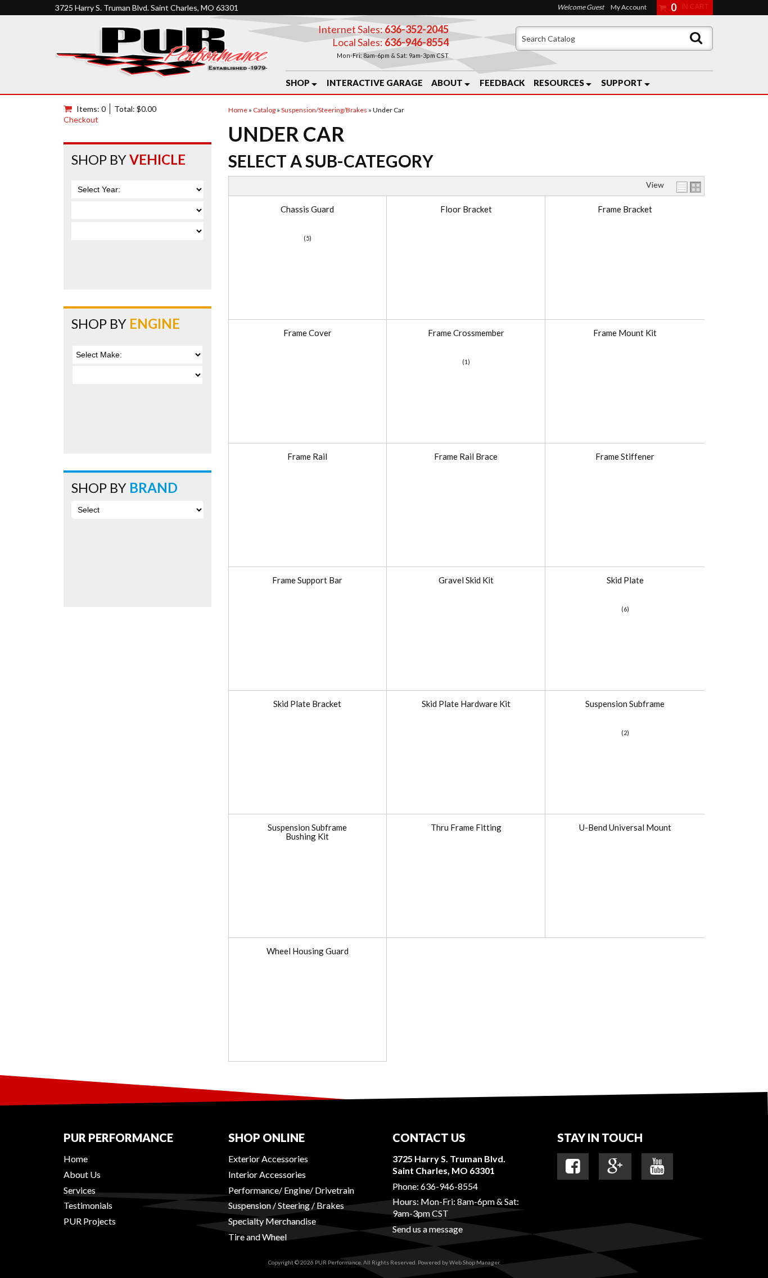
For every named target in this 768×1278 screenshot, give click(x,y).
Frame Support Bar (307, 580)
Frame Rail (307, 456)
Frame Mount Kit (625, 333)
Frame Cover (307, 333)
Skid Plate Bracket (307, 704)
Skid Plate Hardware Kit (466, 704)
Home (76, 1158)
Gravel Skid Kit (466, 580)
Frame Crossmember (466, 333)
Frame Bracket (625, 209)
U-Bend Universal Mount (625, 827)
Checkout (81, 119)
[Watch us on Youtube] (657, 1166)
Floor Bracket (466, 209)
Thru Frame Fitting (466, 827)
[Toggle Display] (688, 187)
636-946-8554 (449, 1186)
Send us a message (427, 1228)
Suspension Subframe (625, 704)
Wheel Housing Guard (307, 951)
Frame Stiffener (624, 456)
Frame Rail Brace (466, 456)
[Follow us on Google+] (615, 1166)
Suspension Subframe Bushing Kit (307, 832)
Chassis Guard (307, 209)
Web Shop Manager (474, 1262)
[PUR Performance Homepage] (162, 54)
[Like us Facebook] (573, 1166)
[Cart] (70, 108)
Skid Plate (625, 580)
